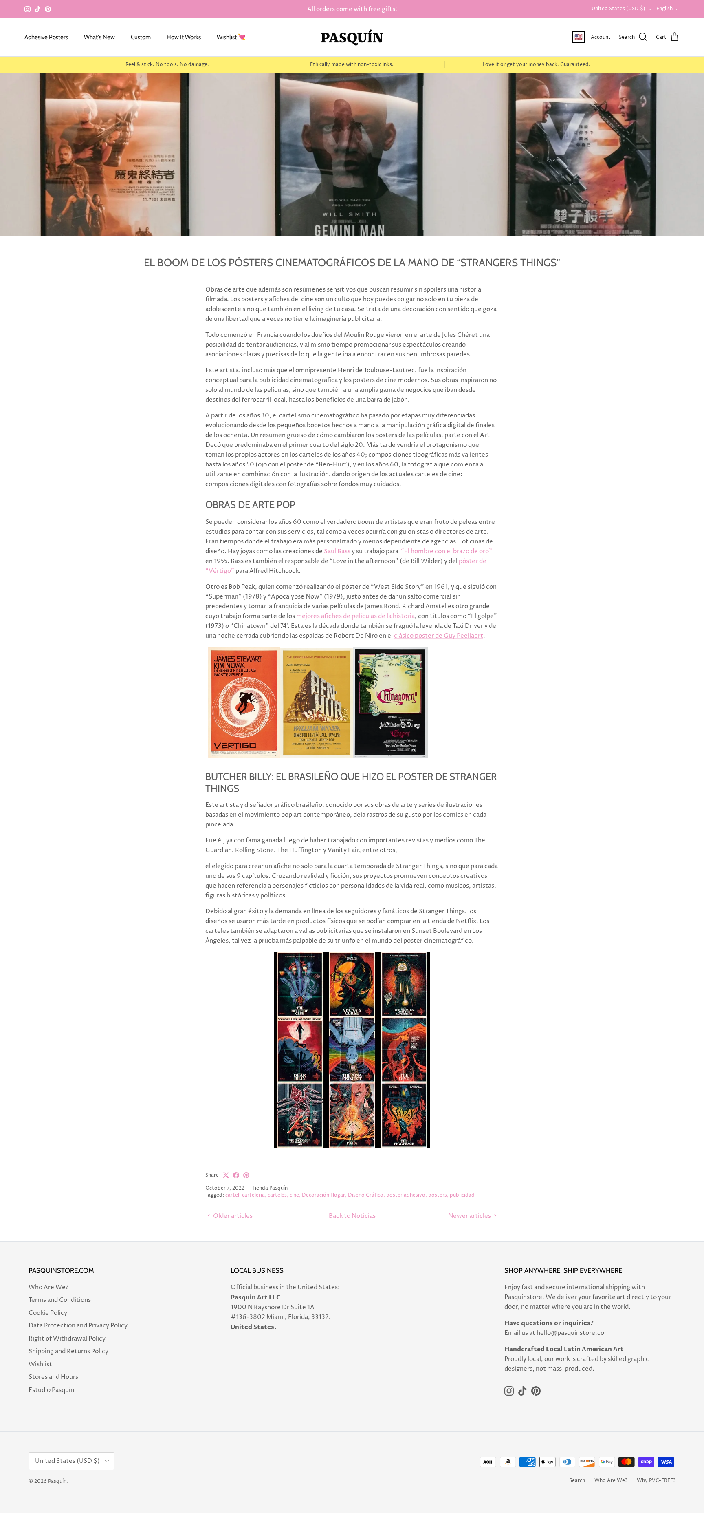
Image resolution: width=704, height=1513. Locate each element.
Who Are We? (48, 1287)
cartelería (253, 1195)
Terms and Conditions (60, 1300)
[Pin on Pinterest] (246, 1175)
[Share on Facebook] (236, 1175)
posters (437, 1195)
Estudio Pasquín (51, 1390)
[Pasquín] (352, 37)
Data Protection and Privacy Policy (78, 1325)
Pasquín (57, 1481)
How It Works (184, 37)
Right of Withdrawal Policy (67, 1338)
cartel (232, 1195)
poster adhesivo (405, 1195)
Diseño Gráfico (365, 1195)
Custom (141, 37)
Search (577, 1480)
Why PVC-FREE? (656, 1480)
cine (294, 1195)
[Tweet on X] (226, 1175)
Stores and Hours (53, 1377)
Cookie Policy (48, 1313)
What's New (99, 37)
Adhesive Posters (46, 37)
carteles (277, 1195)
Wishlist (40, 1364)
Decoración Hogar (323, 1195)
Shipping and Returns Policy (68, 1351)
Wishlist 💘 (231, 37)
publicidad (462, 1195)
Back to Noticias (352, 1216)
